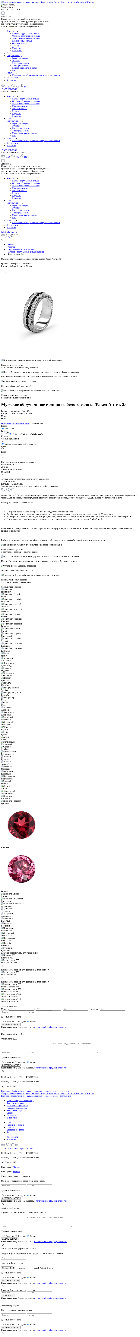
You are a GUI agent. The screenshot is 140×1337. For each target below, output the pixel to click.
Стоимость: (94, 1009)
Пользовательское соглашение (57, 1091)
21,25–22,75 (37, 434)
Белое (3, 423)
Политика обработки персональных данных (21, 1091)
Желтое (10, 423)
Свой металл (37, 423)
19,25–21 (24, 434)
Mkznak (16, 1167)
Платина (26, 423)
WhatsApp (9, 1022)
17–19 (14, 434)
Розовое (18, 423)
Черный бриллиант (13, 444)
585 (6, 428)
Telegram (22, 1022)
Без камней (30, 444)
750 (13, 428)
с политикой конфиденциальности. (50, 1027)
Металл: (5, 1009)
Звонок (33, 1022)
